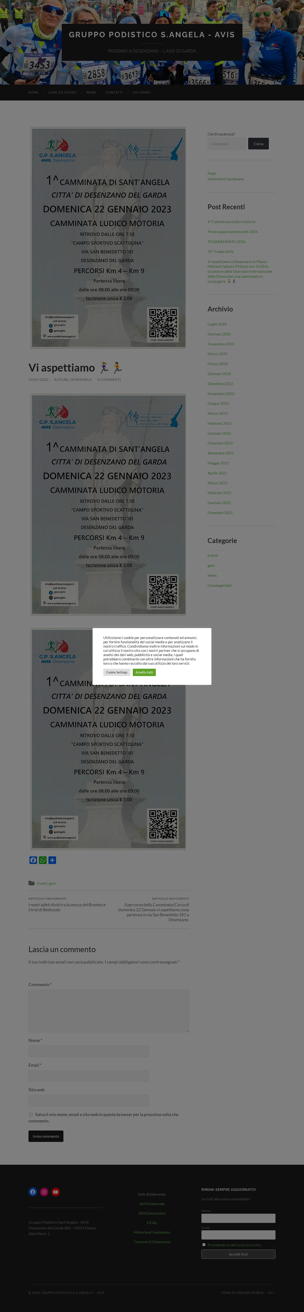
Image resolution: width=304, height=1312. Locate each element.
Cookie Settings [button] (117, 672)
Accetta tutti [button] (144, 672)
